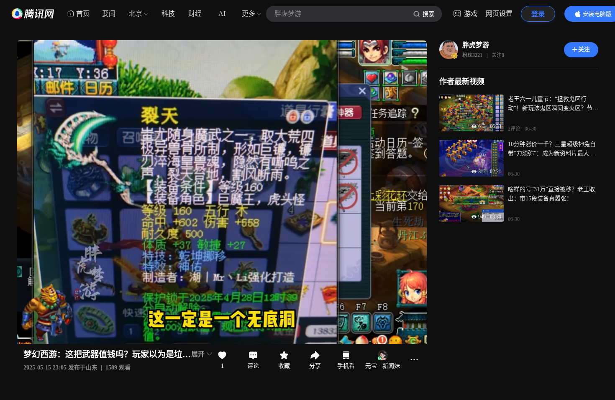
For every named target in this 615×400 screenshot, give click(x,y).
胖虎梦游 (475, 45)
